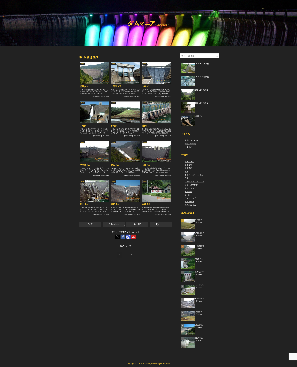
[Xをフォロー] (117, 237)
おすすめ (188, 147)
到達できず (189, 162)
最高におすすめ (191, 140)
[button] (161, 224)
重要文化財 (189, 202)
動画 (186, 172)
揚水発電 (188, 165)
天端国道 (188, 192)
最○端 (187, 195)
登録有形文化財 (191, 185)
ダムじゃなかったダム (194, 175)
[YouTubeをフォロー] (133, 237)
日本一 (187, 178)
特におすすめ (190, 144)
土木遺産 (188, 168)
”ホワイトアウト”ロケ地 (194, 182)
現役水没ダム (190, 205)
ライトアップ (190, 198)
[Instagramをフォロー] (128, 237)
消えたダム (189, 188)
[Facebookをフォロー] (123, 237)
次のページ (125, 246)
